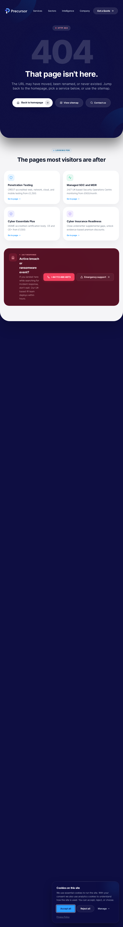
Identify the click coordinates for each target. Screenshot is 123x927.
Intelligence (68, 10)
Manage (102, 908)
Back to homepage (32, 102)
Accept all (65, 908)
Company (85, 10)
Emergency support (95, 277)
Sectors (52, 10)
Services (37, 10)
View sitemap (71, 102)
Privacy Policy (63, 917)
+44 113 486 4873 (61, 277)
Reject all (85, 908)
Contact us (100, 102)
